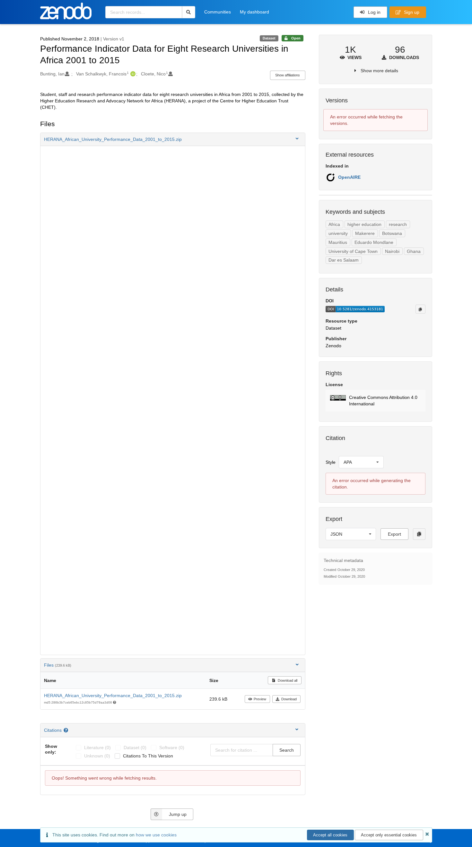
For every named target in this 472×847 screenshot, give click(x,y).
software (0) (171, 747)
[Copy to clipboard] (420, 309)
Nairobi (392, 251)
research (398, 224)
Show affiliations (287, 75)
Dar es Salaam (343, 260)
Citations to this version (148, 755)
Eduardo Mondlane (373, 242)
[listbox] (361, 462)
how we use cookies (156, 834)
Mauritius (337, 242)
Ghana (414, 251)
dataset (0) (135, 747)
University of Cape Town (353, 251)
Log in (373, 12)
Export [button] (394, 534)
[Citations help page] (66, 730)
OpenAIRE (349, 177)
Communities (217, 11)
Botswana (392, 233)
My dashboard (254, 11)
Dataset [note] (269, 38)
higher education (364, 224)
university (338, 233)
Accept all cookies (330, 835)
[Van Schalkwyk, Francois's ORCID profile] (132, 74)
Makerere (365, 233)
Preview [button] (260, 699)
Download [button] (289, 699)
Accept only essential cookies (389, 835)
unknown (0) (97, 755)
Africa (334, 224)
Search (286, 750)
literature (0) (97, 747)
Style (331, 462)
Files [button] (57, 665)
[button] (173, 139)
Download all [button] (287, 680)
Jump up (178, 814)
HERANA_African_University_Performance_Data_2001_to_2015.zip (113, 695)
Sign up (411, 12)
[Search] (188, 12)
